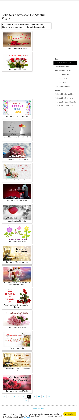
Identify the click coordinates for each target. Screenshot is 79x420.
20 (39, 396)
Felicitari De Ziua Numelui (65, 102)
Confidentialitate (38, 409)
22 (49, 396)
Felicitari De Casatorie (64, 98)
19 (34, 396)
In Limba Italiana (61, 78)
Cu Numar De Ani (62, 67)
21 (44, 396)
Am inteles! (69, 414)
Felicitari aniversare (63, 63)
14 (9, 396)
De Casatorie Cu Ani (63, 71)
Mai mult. (27, 417)
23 (26, 400)
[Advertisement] (39, 7)
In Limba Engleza (62, 74)
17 (24, 396)
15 (14, 396)
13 (4, 396)
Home (57, 59)
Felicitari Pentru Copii (64, 106)
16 (19, 396)
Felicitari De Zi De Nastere (62, 88)
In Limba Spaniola (62, 82)
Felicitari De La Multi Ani (65, 94)
